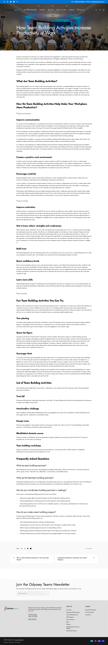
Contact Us (88, 615)
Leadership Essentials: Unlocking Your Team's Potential (72, 559)
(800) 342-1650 (32, 619)
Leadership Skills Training (72, 612)
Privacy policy (6, 642)
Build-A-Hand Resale (90, 610)
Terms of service (17, 642)
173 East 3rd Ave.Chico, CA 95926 (32, 615)
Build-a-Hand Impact (71, 630)
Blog (67, 622)
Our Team (68, 610)
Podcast (68, 624)
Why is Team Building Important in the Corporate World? (33, 559)
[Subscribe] (46, 593)
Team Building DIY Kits (72, 615)
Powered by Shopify (19, 640)
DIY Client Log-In (89, 612)
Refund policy (11, 642)
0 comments (89, 548)
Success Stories (70, 619)
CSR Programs (70, 617)
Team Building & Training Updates (72, 627)
